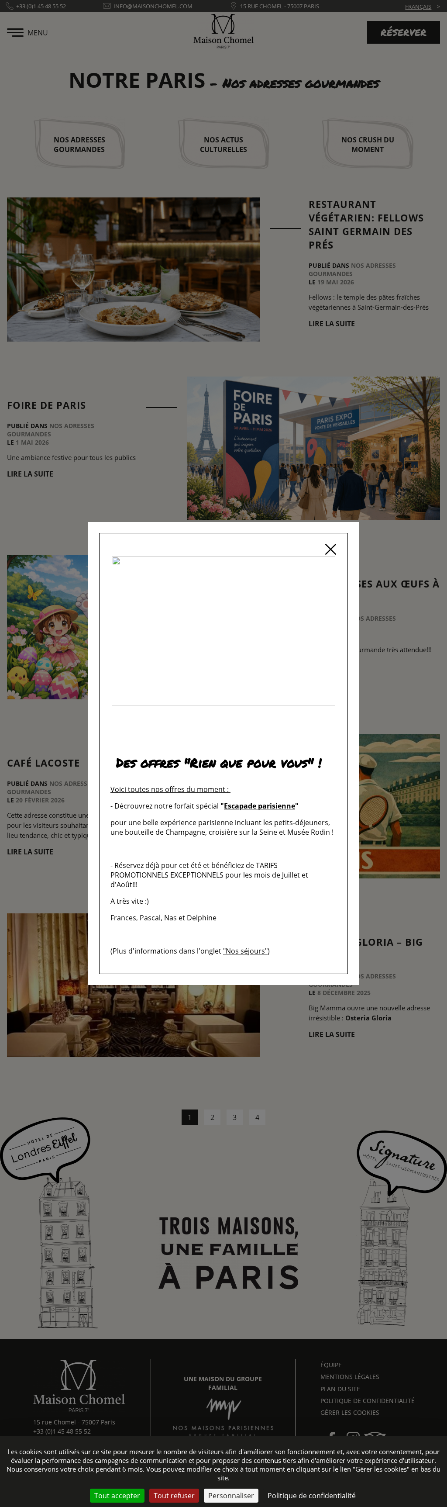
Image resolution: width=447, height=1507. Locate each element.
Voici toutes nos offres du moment (167, 789)
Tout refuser (174, 1495)
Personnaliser (231, 1495)
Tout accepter (117, 1495)
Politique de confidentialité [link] (312, 1495)
